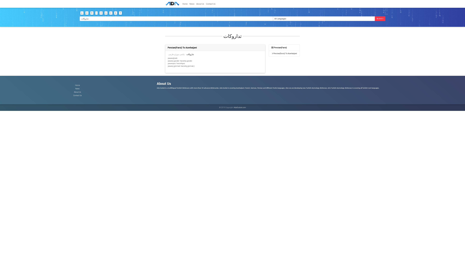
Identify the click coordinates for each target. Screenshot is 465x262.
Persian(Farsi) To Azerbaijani (182, 47)
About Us (200, 4)
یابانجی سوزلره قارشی (176, 54)
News (192, 4)
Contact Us (210, 4)
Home (185, 4)
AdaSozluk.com (240, 107)
